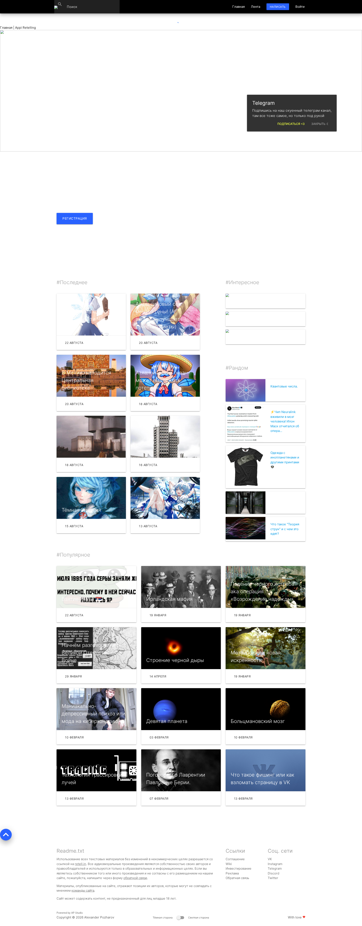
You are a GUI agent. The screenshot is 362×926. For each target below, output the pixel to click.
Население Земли (265, 301)
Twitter (273, 878)
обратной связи (135, 878)
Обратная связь (237, 878)
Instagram (275, 864)
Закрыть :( (319, 124)
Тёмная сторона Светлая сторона (181, 917)
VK (270, 859)
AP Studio (77, 912)
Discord (273, 873)
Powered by (70, 912)
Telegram (275, 868)
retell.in (80, 864)
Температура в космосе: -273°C (265, 319)
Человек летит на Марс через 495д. (267, 336)
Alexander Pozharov (99, 917)
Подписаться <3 (291, 124)
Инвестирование (238, 868)
